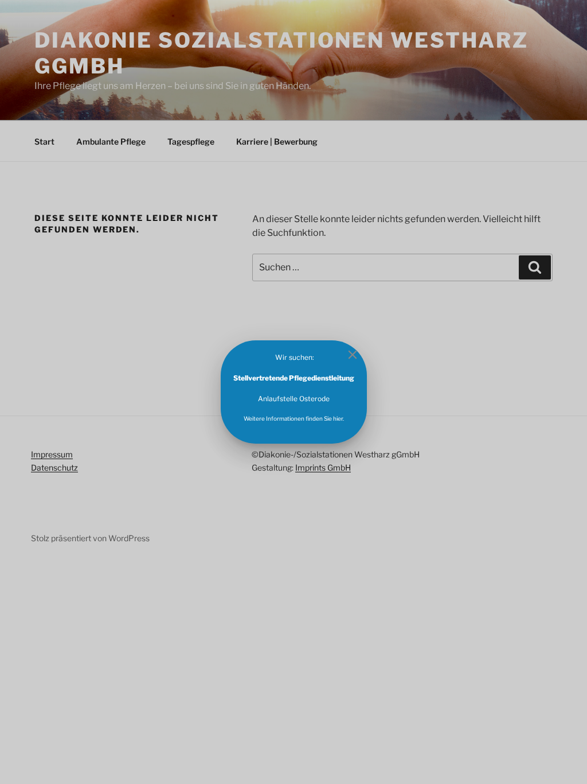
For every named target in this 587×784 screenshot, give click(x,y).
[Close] (352, 354)
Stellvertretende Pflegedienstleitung (293, 378)
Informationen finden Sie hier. (304, 418)
